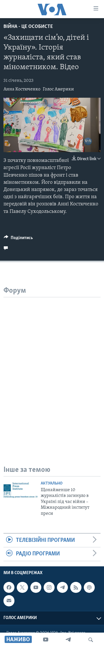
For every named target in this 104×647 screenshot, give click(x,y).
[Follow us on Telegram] (62, 587)
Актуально (51, 483)
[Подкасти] (89, 587)
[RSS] (75, 587)
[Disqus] (52, 369)
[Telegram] (68, 640)
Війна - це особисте (28, 26)
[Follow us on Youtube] (35, 587)
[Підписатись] (8, 600)
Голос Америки (58, 89)
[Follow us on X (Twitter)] (22, 587)
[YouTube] (46, 640)
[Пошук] (90, 640)
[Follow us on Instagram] (49, 587)
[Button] (18, 239)
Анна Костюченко (21, 89)
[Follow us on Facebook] (8, 587)
